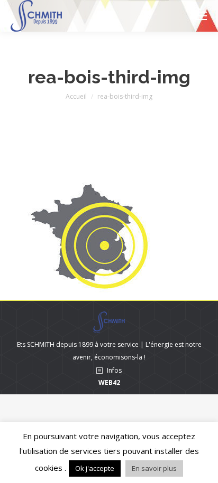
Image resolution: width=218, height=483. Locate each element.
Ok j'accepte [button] (94, 468)
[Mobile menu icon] (201, 16)
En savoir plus (154, 468)
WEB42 (109, 382)
